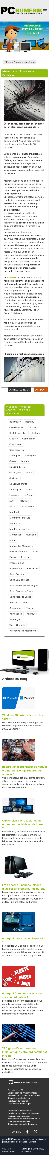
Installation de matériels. (18, 1101)
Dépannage (15, 1139)
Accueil (5, 1139)
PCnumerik (26, 1151)
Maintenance (28, 1139)
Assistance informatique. (19, 1116)
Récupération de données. (20, 1098)
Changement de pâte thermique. (22, 1124)
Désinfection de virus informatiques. (24, 1093)
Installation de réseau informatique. (23, 1113)
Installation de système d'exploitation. (24, 1095)
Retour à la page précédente (21, 62)
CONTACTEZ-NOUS (19, 389)
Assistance (41, 1139)
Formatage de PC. (16, 1090)
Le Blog (16, 1131)
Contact (32, 1142)
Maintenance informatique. (19, 1103)
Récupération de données (15, 1142)
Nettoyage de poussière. (19, 1121)
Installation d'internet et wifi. (20, 1110)
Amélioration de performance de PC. (24, 1118)
